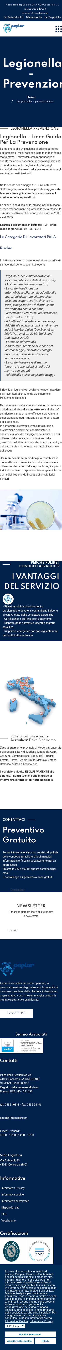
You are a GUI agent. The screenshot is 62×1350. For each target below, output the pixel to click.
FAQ (3, 1214)
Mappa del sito (10, 1207)
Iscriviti (12, 930)
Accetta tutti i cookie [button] (19, 1341)
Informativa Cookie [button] (16, 1321)
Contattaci (17, 889)
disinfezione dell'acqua (21, 474)
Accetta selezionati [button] (30, 1334)
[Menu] (58, 29)
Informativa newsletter (15, 1201)
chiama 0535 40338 (34, 9)
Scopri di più (16, 1013)
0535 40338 (12, 1104)
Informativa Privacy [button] (41, 1321)
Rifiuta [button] (45, 1341)
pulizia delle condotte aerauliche (33, 409)
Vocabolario (8, 1220)
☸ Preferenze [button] (15, 1326)
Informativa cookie (12, 1194)
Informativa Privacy (13, 1188)
